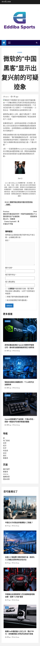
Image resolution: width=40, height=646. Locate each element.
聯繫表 (5, 458)
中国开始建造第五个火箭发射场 (29, 213)
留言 (7, 240)
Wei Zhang (17, 350)
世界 (4, 443)
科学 (4, 448)
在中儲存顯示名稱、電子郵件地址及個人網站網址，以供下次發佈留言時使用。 (20, 291)
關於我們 (6, 469)
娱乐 (4, 455)
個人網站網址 (10, 282)
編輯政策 (6, 477)
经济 (4, 446)
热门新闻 (6, 441)
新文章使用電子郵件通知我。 (17, 300)
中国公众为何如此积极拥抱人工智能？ (19, 523)
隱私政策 (6, 479)
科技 (7, 499)
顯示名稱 (9, 268)
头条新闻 (19, 52)
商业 (7, 533)
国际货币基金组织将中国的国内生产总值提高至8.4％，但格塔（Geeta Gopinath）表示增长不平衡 (11, 217)
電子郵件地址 (10, 275)
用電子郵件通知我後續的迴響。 (18, 297)
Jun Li (7, 97)
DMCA (5, 474)
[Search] (36, 43)
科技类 (5, 450)
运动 (4, 453)
